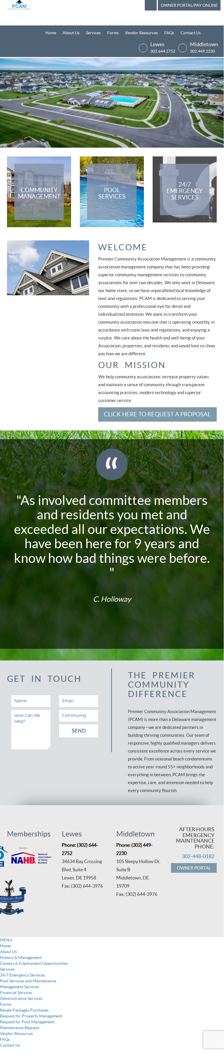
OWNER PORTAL (194, 867)
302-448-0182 (198, 856)
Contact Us (191, 32)
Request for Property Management (31, 1016)
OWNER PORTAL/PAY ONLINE (189, 5)
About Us (71, 32)
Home (50, 32)
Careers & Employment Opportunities (34, 963)
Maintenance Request (19, 1027)
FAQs (169, 32)
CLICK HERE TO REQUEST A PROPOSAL (157, 414)
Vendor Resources (141, 32)
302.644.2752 (162, 51)
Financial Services (16, 992)
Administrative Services (21, 998)
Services (93, 32)
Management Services (19, 986)
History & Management (21, 957)
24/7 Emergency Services (22, 975)
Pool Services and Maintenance (28, 981)
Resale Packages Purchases (24, 1010)
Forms (113, 32)
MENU (6, 940)
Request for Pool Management (27, 1022)
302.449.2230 (202, 51)
